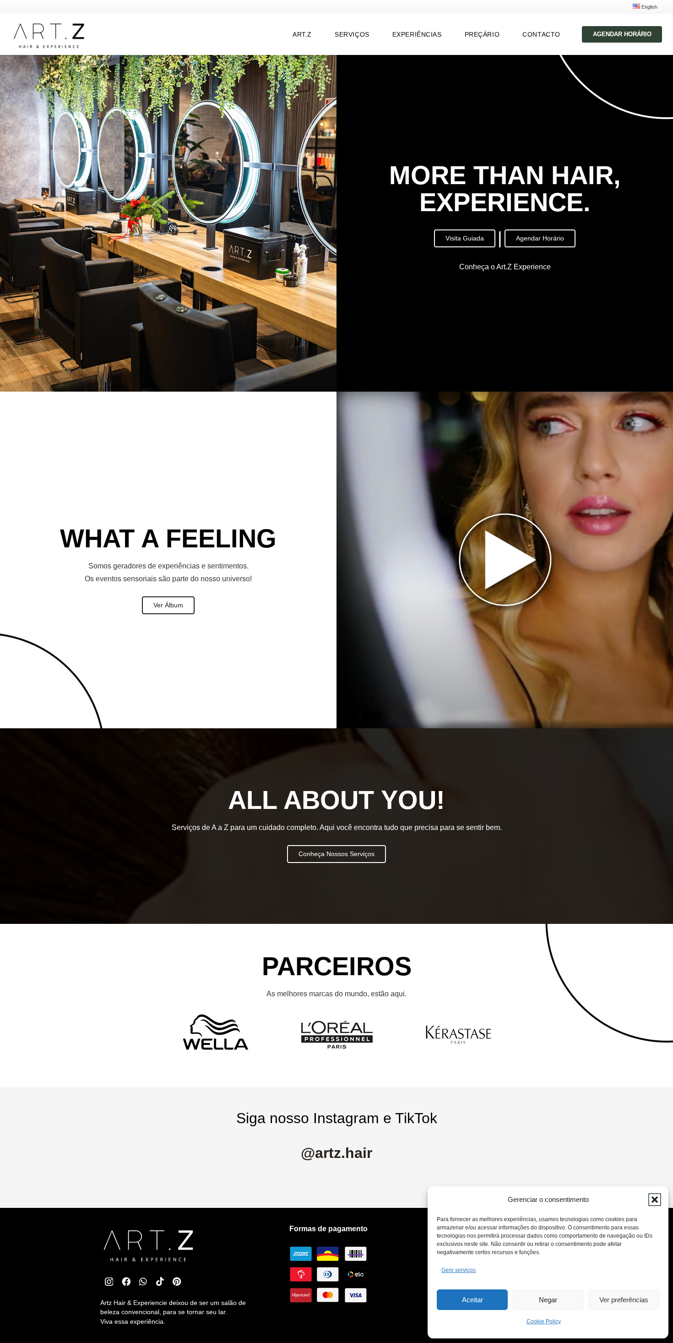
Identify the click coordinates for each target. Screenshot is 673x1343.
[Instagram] (109, 1282)
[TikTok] (160, 1281)
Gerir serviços (458, 1270)
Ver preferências (623, 1300)
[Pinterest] (177, 1281)
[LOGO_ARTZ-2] (48, 34)
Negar (548, 1300)
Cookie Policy (543, 1321)
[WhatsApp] (143, 1281)
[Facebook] (126, 1281)
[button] (654, 1199)
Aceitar (472, 1300)
